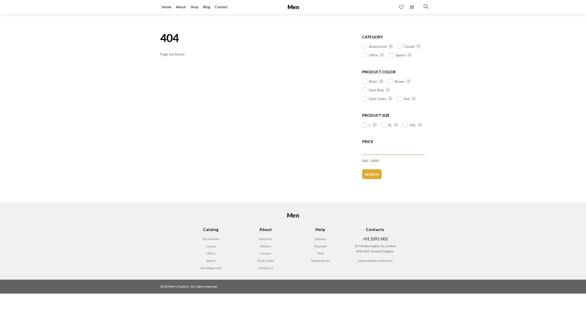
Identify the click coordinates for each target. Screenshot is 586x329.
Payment (320, 246)
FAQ (320, 253)
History (265, 246)
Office (373, 55)
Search (372, 174)
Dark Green (377, 99)
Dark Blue (376, 90)
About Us (265, 239)
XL (390, 125)
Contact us (265, 268)
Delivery (320, 239)
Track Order (265, 261)
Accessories (378, 46)
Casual (409, 46)
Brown (399, 81)
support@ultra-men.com (375, 261)
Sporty (401, 55)
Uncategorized (211, 268)
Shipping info (320, 261)
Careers (265, 253)
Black (373, 81)
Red (407, 99)
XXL (413, 125)
